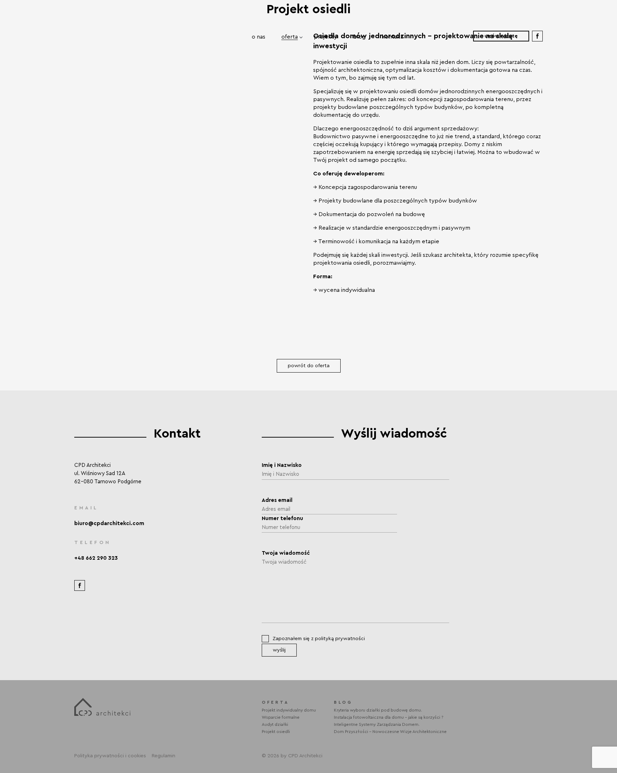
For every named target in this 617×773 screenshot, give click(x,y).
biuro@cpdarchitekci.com (109, 523)
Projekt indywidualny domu (289, 710)
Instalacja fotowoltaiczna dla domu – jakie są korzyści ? (388, 717)
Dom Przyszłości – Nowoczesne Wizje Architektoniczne (390, 731)
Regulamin (163, 755)
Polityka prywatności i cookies (110, 755)
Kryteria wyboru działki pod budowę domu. (378, 710)
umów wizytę (501, 36)
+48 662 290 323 (96, 558)
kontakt (392, 37)
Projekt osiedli (276, 731)
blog (359, 37)
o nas (258, 37)
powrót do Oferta (309, 365)
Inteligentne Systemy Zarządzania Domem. (377, 724)
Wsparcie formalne (281, 717)
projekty (325, 37)
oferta (289, 37)
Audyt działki (275, 724)
